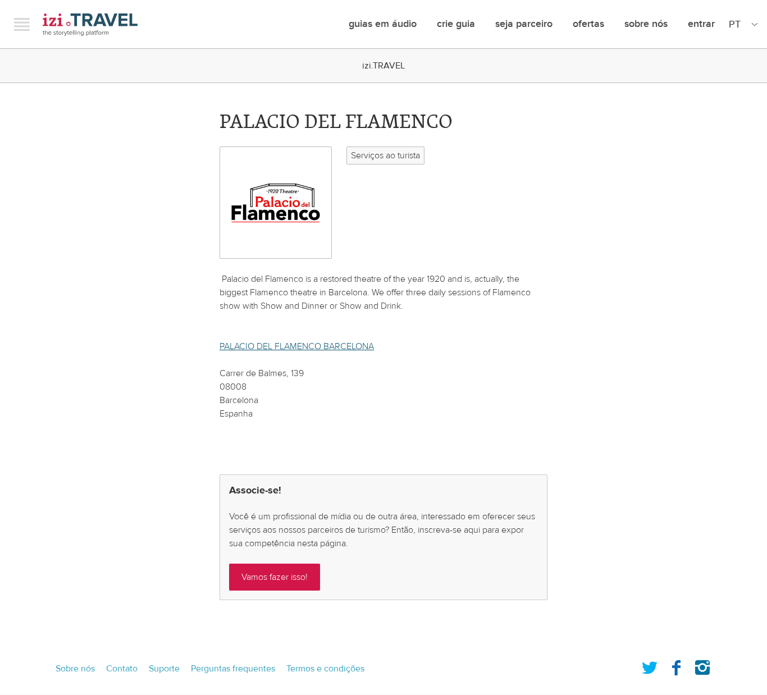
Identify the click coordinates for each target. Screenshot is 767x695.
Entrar (701, 24)
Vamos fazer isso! (274, 577)
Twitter (650, 665)
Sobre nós (646, 24)
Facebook (676, 665)
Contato (122, 668)
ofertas (588, 24)
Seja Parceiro (524, 24)
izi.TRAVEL (90, 24)
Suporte (164, 668)
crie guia (456, 24)
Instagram (702, 665)
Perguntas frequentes (233, 668)
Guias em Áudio (383, 24)
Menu (22, 24)
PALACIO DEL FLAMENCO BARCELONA (297, 346)
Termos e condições (325, 668)
